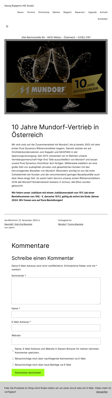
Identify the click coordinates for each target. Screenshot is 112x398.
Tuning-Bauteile (75, 224)
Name (16, 308)
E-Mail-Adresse (21, 321)
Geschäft (8, 224)
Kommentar (19, 275)
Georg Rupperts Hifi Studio (19, 5)
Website (16, 335)
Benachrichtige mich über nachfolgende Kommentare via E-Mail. (50, 358)
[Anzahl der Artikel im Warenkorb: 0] (7, 26)
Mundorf (62, 224)
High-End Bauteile (23, 224)
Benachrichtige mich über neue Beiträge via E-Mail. (43, 364)
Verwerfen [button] (102, 391)
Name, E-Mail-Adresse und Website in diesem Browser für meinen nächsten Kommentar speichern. (57, 350)
